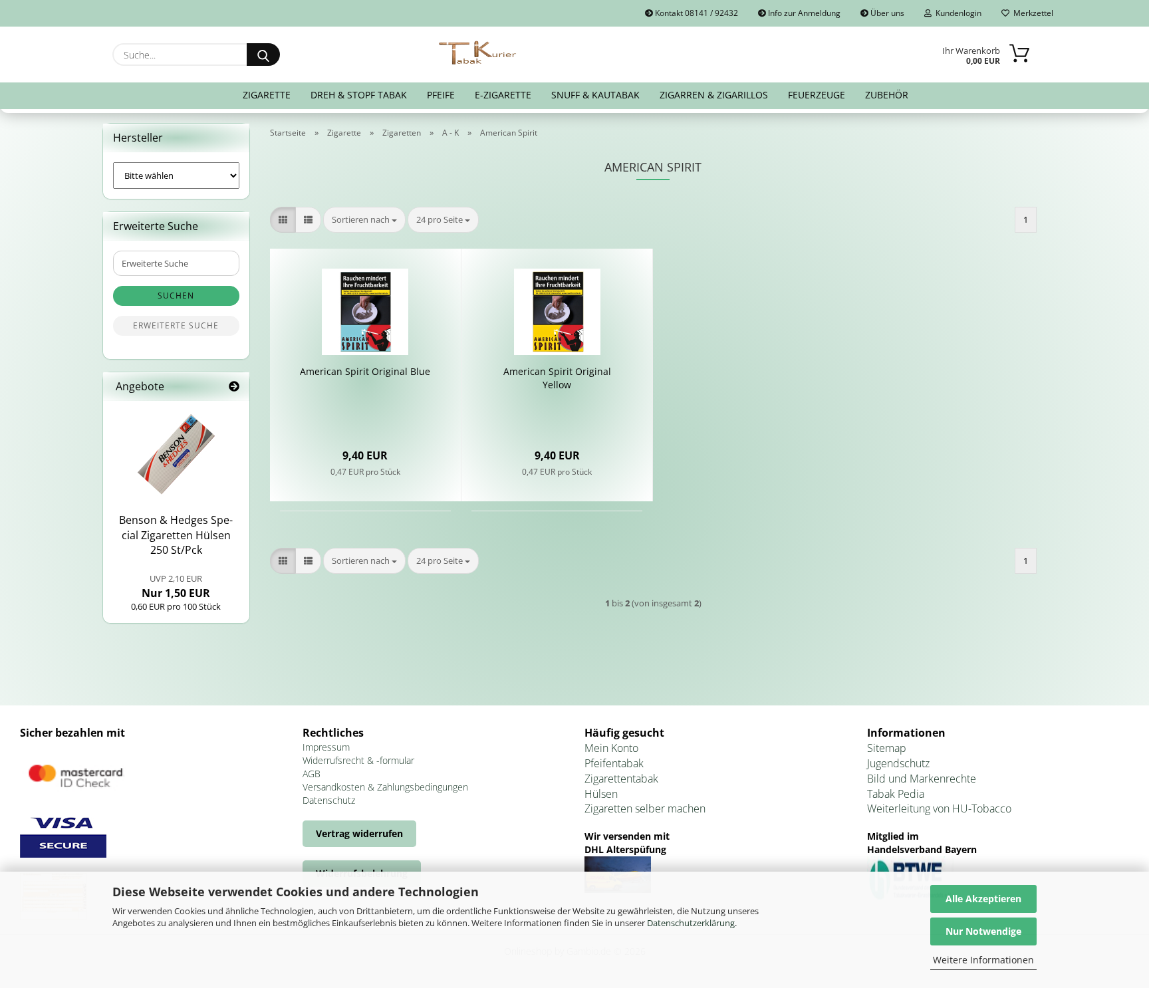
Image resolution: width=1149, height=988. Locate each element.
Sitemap (886, 748)
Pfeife (441, 94)
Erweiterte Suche (176, 325)
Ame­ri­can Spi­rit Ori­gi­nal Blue (365, 371)
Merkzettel (1031, 13)
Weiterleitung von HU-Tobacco (939, 808)
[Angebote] (234, 386)
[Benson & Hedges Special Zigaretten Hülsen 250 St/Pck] (176, 454)
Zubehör (886, 94)
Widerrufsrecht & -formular (358, 760)
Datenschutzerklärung (691, 923)
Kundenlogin (956, 13)
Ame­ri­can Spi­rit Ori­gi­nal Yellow (557, 378)
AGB (311, 773)
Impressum (326, 747)
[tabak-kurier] (478, 53)
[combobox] (364, 220)
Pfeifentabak (614, 763)
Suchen (176, 295)
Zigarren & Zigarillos (714, 94)
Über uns (886, 13)
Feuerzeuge (816, 94)
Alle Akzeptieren (983, 898)
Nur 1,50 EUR (176, 586)
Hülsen (601, 794)
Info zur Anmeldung (803, 13)
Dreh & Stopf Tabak (359, 94)
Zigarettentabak (621, 778)
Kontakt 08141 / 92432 (695, 13)
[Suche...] (263, 54)
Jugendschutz (898, 763)
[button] (283, 220)
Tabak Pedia (895, 794)
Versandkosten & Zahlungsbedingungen (385, 787)
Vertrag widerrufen (359, 833)
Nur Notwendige (983, 931)
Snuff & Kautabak (595, 94)
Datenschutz (329, 800)
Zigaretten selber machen (644, 808)
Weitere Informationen (983, 959)
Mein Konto (611, 748)
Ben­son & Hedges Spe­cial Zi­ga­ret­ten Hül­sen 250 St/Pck (176, 535)
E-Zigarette (503, 94)
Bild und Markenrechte (921, 778)
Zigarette (267, 94)
